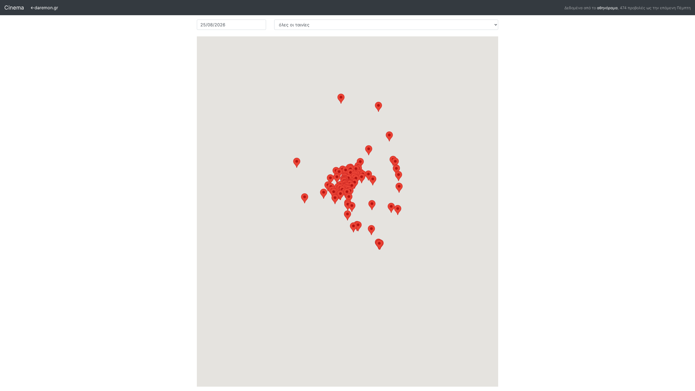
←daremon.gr (44, 7)
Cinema (14, 7)
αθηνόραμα (607, 7)
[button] (333, 193)
